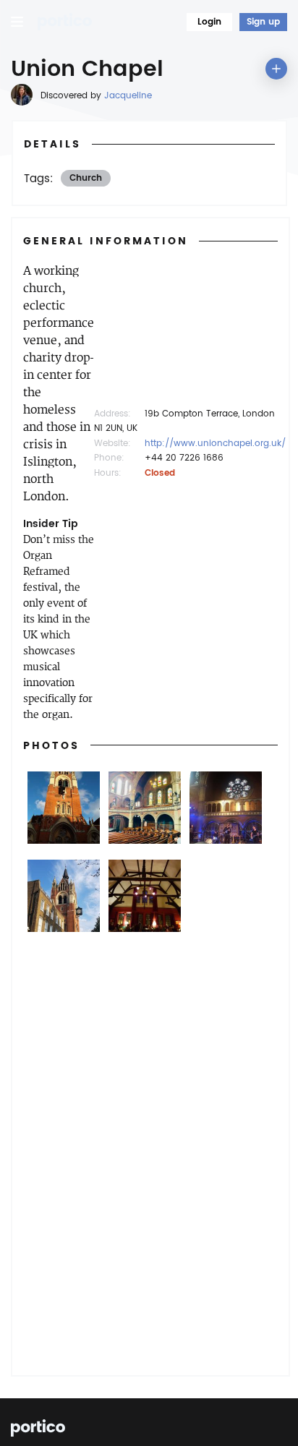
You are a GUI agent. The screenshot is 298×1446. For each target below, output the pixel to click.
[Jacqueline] (22, 95)
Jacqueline (128, 96)
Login (209, 22)
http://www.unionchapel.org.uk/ (215, 443)
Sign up (263, 22)
